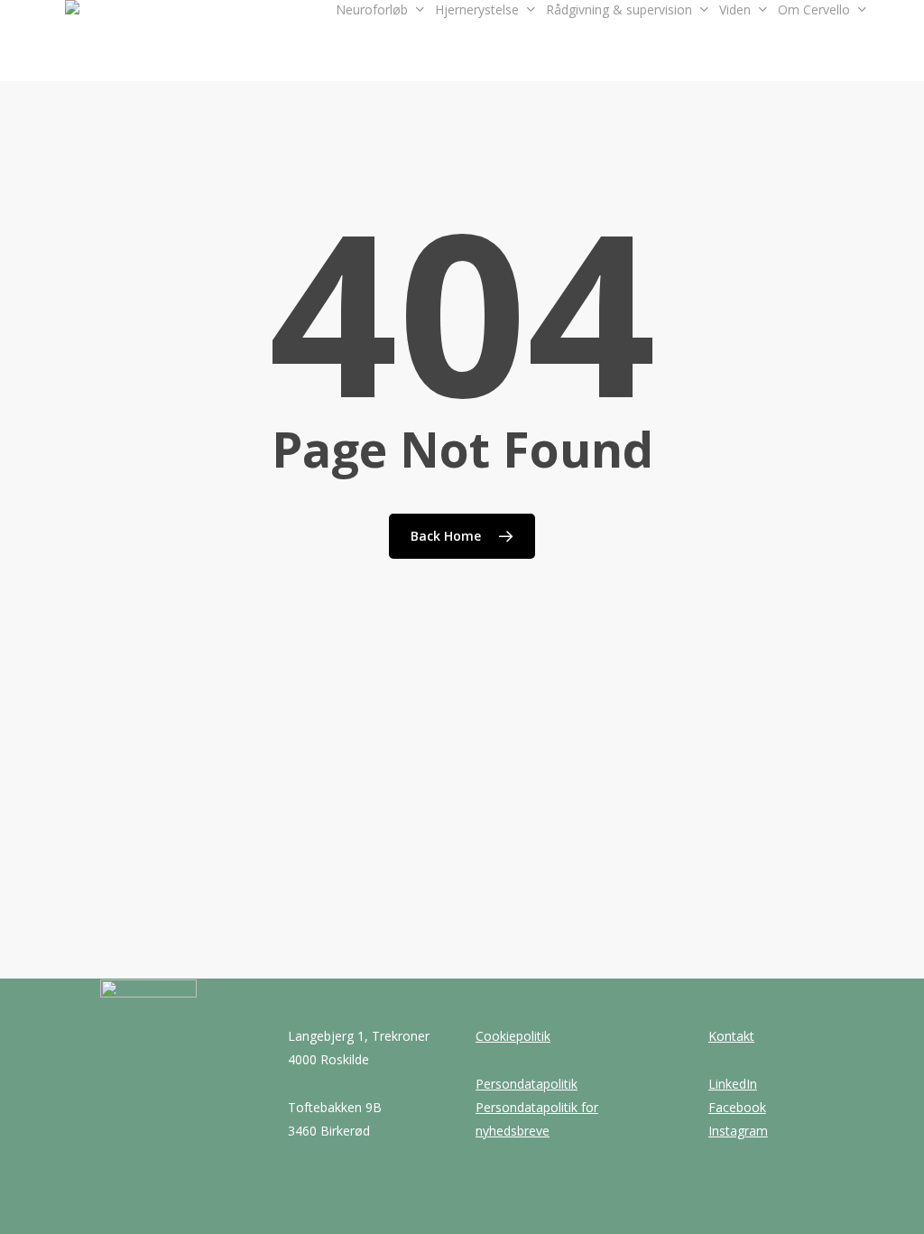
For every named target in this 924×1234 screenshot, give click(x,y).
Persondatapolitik (527, 1083)
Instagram (738, 1130)
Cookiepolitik (513, 1035)
